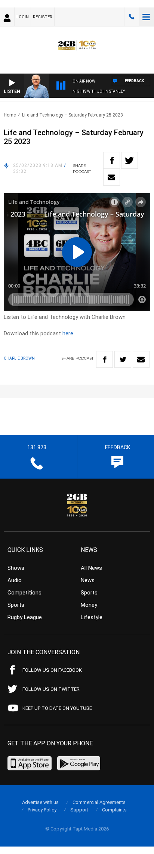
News (88, 580)
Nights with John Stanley (99, 91)
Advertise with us (40, 802)
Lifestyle (91, 617)
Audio (14, 580)
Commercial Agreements (99, 802)
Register (42, 17)
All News (91, 568)
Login (22, 17)
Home (10, 115)
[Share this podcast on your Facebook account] (111, 160)
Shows (15, 568)
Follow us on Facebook (52, 670)
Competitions (24, 592)
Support (79, 810)
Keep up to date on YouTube (57, 708)
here (67, 333)
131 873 (131, 16)
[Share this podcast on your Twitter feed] (129, 160)
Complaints (114, 810)
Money (89, 605)
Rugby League (24, 617)
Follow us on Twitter (51, 689)
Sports (15, 605)
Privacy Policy (42, 810)
